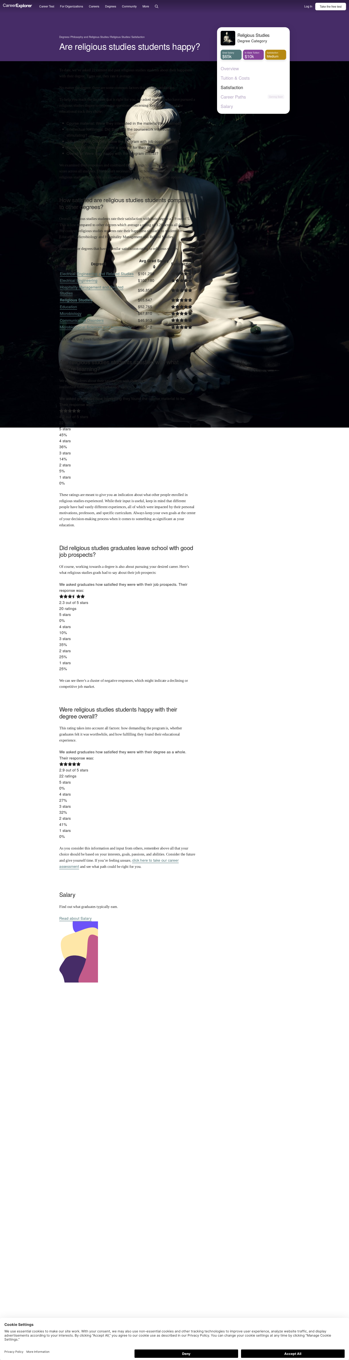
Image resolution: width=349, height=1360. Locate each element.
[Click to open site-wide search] (156, 6)
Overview (230, 68)
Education (68, 306)
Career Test (46, 6)
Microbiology (70, 313)
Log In (308, 6)
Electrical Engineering (78, 280)
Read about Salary (75, 918)
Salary (227, 106)
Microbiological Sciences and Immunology (96, 327)
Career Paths (233, 96)
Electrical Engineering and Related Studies (97, 273)
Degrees (110, 6)
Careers (94, 6)
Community (129, 6)
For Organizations (71, 6)
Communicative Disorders (82, 320)
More (146, 6)
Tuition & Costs (235, 77)
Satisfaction (232, 87)
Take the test (331, 6)
